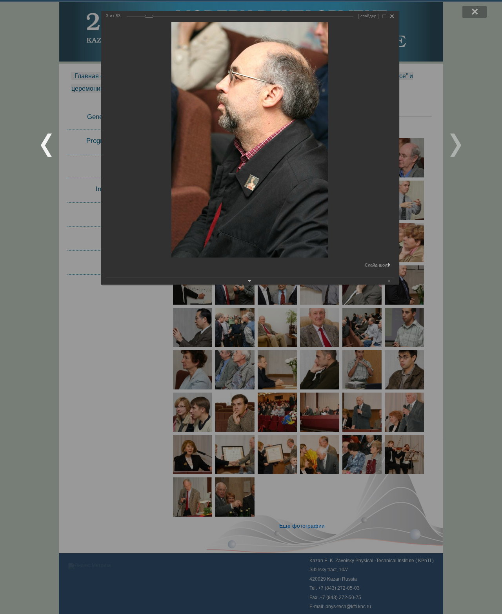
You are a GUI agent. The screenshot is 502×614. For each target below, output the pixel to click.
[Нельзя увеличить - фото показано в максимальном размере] (384, 16)
